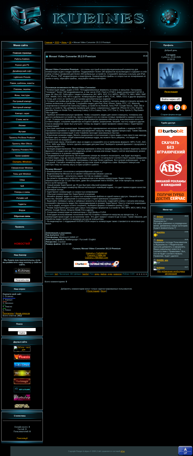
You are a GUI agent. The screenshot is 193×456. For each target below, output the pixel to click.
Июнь (64, 42)
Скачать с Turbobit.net (96, 253)
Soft (56, 274)
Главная (48, 42)
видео (97, 274)
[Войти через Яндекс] (171, 107)
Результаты (8, 313)
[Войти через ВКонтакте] (158, 107)
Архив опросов (22, 313)
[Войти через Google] (177, 107)
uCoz (123, 451)
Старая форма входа (171, 114)
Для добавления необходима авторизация (171, 272)
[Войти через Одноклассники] (184, 107)
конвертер (117, 274)
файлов (103, 274)
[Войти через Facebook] (164, 107)
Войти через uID (171, 99)
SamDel (85, 274)
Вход (103, 291)
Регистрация (93, 291)
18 (70, 42)
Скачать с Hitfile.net (96, 255)
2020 (57, 42)
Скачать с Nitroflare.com (96, 257)
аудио (110, 274)
